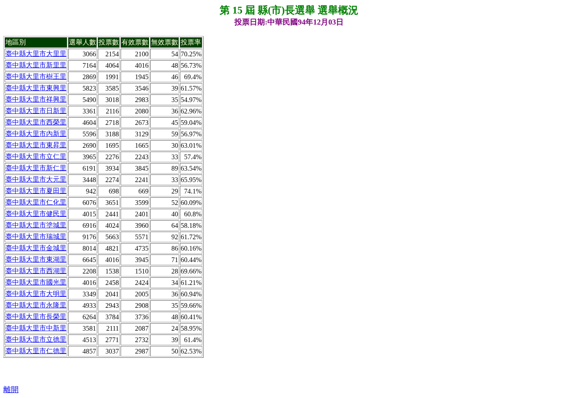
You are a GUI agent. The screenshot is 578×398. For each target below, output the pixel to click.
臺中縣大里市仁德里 (36, 350)
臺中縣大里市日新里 (36, 110)
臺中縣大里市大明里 (36, 293)
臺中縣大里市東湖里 (36, 259)
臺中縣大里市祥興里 (36, 99)
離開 (11, 389)
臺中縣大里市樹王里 (36, 76)
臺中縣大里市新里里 (36, 65)
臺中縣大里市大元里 (36, 179)
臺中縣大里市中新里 (36, 328)
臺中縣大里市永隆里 (36, 305)
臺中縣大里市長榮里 (36, 316)
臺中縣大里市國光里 (36, 282)
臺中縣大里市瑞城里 (36, 236)
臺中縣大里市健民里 (36, 213)
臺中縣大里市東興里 (36, 87)
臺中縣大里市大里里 (36, 53)
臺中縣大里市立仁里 (36, 156)
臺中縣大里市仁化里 (36, 202)
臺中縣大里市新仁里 (36, 167)
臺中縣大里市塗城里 (36, 225)
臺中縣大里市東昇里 (36, 145)
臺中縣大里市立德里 (36, 339)
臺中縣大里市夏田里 (36, 190)
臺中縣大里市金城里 (36, 248)
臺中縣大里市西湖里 (36, 270)
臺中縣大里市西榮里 (36, 122)
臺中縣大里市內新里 (36, 133)
